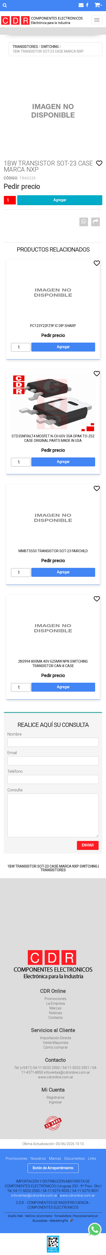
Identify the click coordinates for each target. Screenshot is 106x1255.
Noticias (55, 1013)
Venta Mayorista (55, 1043)
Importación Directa (55, 1038)
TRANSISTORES (25, 47)
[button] (81, 5)
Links (92, 1158)
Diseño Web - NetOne (21, 1216)
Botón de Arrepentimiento (53, 1168)
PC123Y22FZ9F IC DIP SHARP (53, 326)
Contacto (55, 1018)
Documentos (74, 1158)
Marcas (56, 1008)
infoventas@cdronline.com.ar (34, 1195)
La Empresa (55, 1003)
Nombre (14, 734)
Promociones (55, 999)
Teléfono (15, 771)
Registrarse (55, 1097)
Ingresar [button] (55, 1102)
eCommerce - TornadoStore (54, 1216)
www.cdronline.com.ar (77, 1195)
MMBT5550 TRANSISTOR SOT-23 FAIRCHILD (53, 551)
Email (12, 752)
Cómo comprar (55, 1047)
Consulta (14, 790)
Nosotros (38, 1158)
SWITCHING (50, 47)
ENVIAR (88, 845)
